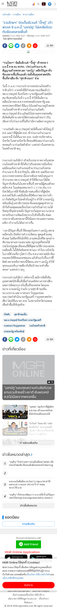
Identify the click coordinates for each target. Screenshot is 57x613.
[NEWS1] (44, 4)
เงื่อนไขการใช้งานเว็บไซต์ (38, 574)
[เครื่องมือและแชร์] (55, 4)
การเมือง (17, 14)
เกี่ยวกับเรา (44, 598)
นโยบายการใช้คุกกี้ (40, 590)
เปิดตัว (7, 314)
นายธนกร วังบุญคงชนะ (14, 325)
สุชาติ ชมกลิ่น (20, 314)
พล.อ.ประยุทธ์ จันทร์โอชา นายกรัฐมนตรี (22, 320)
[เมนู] (3, 3)
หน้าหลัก (6, 14)
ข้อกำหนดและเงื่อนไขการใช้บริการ (28, 594)
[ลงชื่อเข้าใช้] (49, 4)
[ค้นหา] (38, 4)
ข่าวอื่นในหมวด (28, 505)
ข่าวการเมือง (28, 14)
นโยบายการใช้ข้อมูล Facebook (22, 598)
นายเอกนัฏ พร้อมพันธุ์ (14, 331)
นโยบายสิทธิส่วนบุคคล (12, 577)
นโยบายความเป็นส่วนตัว (19, 590)
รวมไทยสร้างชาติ (37, 325)
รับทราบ (28, 585)
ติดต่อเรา (28, 602)
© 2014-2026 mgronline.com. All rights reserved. (28, 605)
